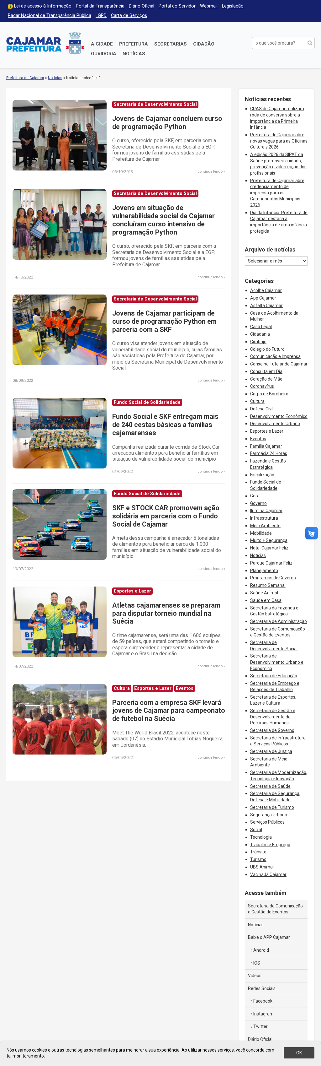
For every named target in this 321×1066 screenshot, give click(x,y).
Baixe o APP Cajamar (269, 937)
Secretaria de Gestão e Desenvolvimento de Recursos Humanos (272, 716)
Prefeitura (133, 44)
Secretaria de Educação (273, 675)
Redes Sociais (262, 988)
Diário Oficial (141, 6)
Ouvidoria (103, 54)
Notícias (134, 54)
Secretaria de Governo (272, 730)
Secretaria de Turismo (272, 807)
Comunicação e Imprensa (275, 356)
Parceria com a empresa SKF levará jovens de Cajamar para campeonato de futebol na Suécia (168, 711)
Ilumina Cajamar (266, 510)
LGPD (101, 15)
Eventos (258, 438)
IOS (256, 963)
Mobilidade (261, 533)
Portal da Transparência (100, 6)
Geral (255, 495)
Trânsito (258, 851)
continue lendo (210, 171)
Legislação (233, 6)
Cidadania (260, 334)
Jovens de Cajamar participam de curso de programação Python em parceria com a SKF (164, 321)
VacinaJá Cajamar (268, 874)
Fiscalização (262, 474)
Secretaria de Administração (278, 621)
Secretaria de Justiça (271, 751)
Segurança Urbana (268, 814)
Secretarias (170, 44)
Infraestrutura (264, 518)
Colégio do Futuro (267, 349)
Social (256, 829)
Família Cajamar (266, 446)
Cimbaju (258, 341)
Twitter (260, 1026)
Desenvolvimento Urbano (275, 423)
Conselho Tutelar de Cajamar (279, 363)
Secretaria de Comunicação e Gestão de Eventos (275, 909)
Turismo (258, 859)
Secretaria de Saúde (270, 786)
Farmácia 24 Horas (268, 453)
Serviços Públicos (267, 822)
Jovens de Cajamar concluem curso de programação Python (167, 123)
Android (261, 950)
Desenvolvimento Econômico (279, 416)
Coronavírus (262, 386)
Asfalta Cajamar (266, 305)
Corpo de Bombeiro (269, 393)
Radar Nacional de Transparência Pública (49, 15)
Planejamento (264, 570)
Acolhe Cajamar (266, 290)
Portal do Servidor (177, 6)
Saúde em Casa (266, 600)
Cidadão (203, 44)
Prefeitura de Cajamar (45, 43)
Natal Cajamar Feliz (269, 547)
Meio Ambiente (265, 525)
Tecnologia (261, 837)
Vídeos (254, 975)
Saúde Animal (264, 592)
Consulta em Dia (266, 371)
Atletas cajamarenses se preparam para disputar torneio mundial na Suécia (166, 613)
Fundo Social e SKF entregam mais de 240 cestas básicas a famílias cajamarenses (165, 425)
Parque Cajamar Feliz (271, 562)
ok (299, 1052)
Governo (258, 503)
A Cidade (102, 44)
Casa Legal (261, 326)
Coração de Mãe (266, 378)
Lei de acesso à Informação (42, 6)
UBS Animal (262, 866)
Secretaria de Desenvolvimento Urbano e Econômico (276, 662)
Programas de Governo (273, 577)
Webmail (209, 6)
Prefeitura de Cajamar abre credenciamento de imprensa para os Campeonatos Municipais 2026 (277, 193)
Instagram (263, 1013)
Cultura (257, 401)
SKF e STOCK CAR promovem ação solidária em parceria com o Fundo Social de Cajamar (165, 516)
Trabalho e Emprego (270, 844)
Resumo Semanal (268, 585)
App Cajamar (263, 297)
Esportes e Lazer (266, 431)
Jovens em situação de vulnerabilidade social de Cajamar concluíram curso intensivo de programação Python (163, 220)
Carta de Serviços (129, 15)
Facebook (262, 1001)
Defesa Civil (261, 408)
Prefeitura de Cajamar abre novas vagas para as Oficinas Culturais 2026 (279, 140)
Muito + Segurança (268, 540)
